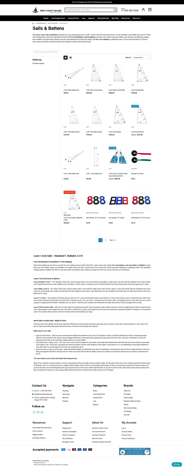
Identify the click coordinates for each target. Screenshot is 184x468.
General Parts (73, 18)
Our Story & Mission (98, 435)
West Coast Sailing (130, 408)
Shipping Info (66, 428)
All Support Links (68, 442)
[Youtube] (42, 412)
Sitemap (65, 401)
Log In (124, 428)
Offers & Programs (68, 435)
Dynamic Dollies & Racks (132, 401)
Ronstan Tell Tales (137, 174)
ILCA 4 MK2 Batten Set (71, 90)
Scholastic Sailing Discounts (101, 442)
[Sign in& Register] (143, 9)
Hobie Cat (127, 391)
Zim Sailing (127, 411)
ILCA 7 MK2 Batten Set (71, 174)
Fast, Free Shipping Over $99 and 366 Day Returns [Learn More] (92, 2)
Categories (100, 385)
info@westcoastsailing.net (43, 394)
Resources (125, 18)
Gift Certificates (67, 438)
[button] (134, 451)
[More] (49, 18)
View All (126, 415)
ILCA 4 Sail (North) (137, 132)
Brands (128, 385)
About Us (136, 18)
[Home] (33, 23)
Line (83, 18)
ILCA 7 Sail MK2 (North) (71, 132)
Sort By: (128, 57)
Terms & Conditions (128, 438)
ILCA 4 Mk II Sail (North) (117, 90)
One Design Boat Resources (42, 428)
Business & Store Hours (100, 428)
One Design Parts (58, 18)
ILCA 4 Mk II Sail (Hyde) (94, 90)
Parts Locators (38, 431)
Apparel (91, 18)
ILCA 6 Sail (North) (137, 90)
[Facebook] (34, 412)
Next (111, 240)
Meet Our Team (97, 438)
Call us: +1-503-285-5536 (43, 391)
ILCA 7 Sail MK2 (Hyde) (94, 132)
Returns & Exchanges (69, 432)
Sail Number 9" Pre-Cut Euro (140, 218)
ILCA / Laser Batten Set (94, 174)
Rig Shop (115, 18)
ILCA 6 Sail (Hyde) (115, 132)
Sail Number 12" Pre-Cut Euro (96, 218)
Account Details (127, 432)
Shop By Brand (103, 18)
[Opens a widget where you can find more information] (177, 464)
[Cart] (149, 9)
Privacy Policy (126, 435)
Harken (126, 404)
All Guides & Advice (39, 438)
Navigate (68, 385)
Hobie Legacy (128, 398)
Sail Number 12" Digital (116, 218)
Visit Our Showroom (98, 432)
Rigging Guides (38, 434)
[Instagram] (38, 412)
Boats (46, 18)
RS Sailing (127, 394)
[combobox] (91, 10)
